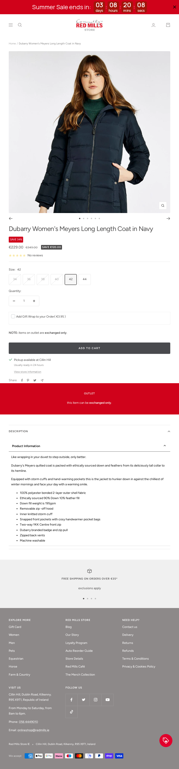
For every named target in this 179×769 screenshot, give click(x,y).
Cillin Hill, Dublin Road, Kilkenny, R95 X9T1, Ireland (65, 744)
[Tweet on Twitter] (35, 380)
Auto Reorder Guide (79, 651)
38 (43, 279)
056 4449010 (28, 722)
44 (85, 279)
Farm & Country (19, 674)
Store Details (74, 659)
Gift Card (15, 627)
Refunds (128, 651)
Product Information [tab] (26, 446)
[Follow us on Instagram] (96, 700)
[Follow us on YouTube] (108, 700)
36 (29, 279)
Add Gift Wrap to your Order (41, 316)
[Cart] (168, 25)
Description (18, 431)
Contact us (129, 627)
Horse (13, 666)
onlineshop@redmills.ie (33, 730)
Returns (127, 643)
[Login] (153, 25)
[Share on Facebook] (22, 380)
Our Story (72, 635)
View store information (27, 371)
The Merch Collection (80, 674)
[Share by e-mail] (42, 380)
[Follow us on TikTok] (71, 712)
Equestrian (16, 659)
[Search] (20, 25)
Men (12, 643)
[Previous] (10, 218)
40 (57, 279)
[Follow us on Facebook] (71, 700)
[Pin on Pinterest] (28, 380)
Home (12, 43)
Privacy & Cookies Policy (138, 666)
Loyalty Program (76, 643)
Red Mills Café (75, 666)
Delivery (127, 635)
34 (15, 279)
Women (14, 635)
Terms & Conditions (135, 659)
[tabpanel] (89, 499)
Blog (68, 627)
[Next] (168, 218)
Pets (12, 651)
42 (71, 279)
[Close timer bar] (174, 7)
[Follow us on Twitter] (83, 700)
